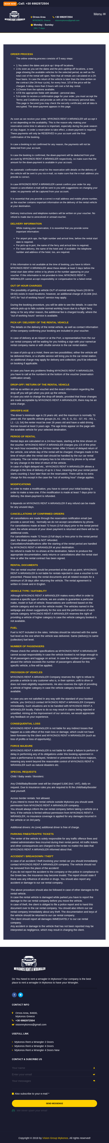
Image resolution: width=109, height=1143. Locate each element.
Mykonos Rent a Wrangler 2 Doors (34, 1042)
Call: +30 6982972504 (33, 3)
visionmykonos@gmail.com (30, 1024)
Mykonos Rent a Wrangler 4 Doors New (36, 1050)
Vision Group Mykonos (55, 1138)
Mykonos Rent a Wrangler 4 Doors (34, 1046)
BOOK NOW (10, 4)
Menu (100, 14)
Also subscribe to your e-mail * (32, 1093)
